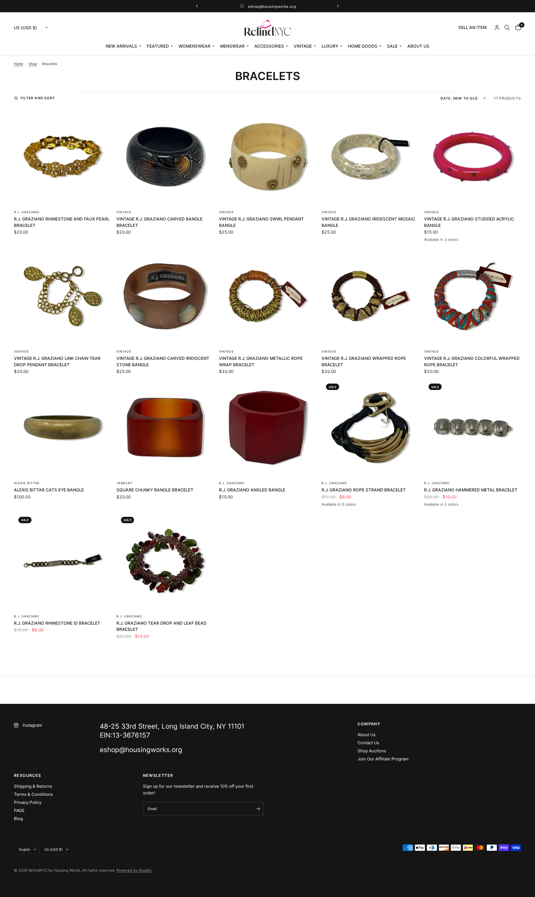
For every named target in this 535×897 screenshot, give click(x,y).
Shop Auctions (372, 750)
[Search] (507, 27)
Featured (158, 46)
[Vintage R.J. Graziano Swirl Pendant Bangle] (267, 156)
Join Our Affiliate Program (383, 759)
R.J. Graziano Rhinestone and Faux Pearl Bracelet (62, 222)
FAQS (19, 810)
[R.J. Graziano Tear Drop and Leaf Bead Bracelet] (164, 560)
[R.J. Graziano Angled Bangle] (267, 427)
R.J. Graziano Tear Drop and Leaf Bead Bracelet (161, 626)
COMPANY (369, 724)
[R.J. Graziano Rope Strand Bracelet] (370, 427)
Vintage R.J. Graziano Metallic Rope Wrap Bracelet (261, 361)
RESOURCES (27, 775)
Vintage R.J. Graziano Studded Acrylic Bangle (469, 222)
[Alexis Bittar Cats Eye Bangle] (62, 427)
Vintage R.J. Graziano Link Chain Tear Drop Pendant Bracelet (57, 361)
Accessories (269, 46)
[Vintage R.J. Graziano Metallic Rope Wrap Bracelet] (267, 296)
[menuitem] (472, 27)
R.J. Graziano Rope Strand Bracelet (364, 490)
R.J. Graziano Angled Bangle (252, 490)
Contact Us (368, 742)
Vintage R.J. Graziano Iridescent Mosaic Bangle (368, 222)
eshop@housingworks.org (272, 6)
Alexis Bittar (26, 483)
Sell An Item (472, 27)
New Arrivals (121, 46)
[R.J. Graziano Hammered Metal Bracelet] (472, 427)
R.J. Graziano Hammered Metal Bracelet (470, 490)
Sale (392, 46)
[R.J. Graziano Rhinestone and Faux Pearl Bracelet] (62, 156)
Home (18, 64)
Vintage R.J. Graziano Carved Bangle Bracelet (159, 222)
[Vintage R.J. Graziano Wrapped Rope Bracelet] (370, 296)
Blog (18, 818)
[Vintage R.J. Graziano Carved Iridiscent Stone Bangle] (164, 296)
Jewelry (124, 483)
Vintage (303, 46)
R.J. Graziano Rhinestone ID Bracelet (57, 623)
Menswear (232, 46)
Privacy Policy (28, 802)
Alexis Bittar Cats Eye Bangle (49, 490)
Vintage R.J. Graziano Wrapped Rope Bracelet (364, 361)
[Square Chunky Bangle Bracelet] (164, 427)
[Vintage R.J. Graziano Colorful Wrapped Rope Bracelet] (472, 296)
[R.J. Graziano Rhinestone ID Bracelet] (62, 560)
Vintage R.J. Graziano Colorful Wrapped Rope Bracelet (472, 361)
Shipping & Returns (33, 786)
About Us (418, 46)
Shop (33, 64)
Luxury (330, 46)
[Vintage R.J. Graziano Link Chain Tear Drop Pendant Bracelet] (62, 296)
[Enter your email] (257, 808)
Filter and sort (38, 98)
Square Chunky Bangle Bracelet (154, 490)
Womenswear (194, 46)
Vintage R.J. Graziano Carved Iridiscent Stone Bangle (162, 361)
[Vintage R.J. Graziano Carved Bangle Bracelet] (164, 156)
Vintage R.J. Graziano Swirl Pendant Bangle (261, 222)
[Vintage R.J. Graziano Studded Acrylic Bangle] (472, 156)
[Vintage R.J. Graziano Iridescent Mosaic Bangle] (370, 156)
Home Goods (362, 46)
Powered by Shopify (134, 870)
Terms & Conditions (33, 794)
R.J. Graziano (26, 212)
